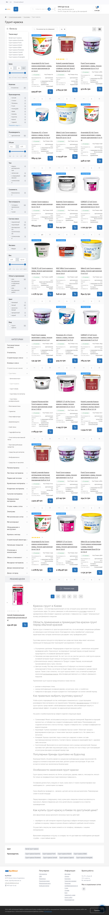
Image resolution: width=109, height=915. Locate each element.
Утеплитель (11, 352)
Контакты (67, 879)
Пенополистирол (44, 881)
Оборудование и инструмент (13, 528)
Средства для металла (16, 452)
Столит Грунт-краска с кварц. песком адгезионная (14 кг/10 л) (42, 204)
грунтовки (82, 611)
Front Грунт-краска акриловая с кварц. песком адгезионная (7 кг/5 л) (66, 475)
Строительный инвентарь (16, 540)
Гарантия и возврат (70, 881)
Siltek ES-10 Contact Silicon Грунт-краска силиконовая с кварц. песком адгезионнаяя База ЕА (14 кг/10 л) (91, 547)
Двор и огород (12, 573)
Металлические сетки (15, 517)
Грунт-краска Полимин (16, 50)
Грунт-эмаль (14, 389)
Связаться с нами (70, 895)
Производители (69, 900)
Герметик (12, 411)
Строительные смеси (15, 358)
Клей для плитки (44, 886)
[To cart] (25, 624)
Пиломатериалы (13, 468)
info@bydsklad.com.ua (12, 883)
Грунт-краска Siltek (15, 47)
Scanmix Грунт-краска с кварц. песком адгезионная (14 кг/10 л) (66, 204)
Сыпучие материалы (14, 494)
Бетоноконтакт (15, 378)
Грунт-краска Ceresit (15, 52)
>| (80, 596)
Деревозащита (14, 422)
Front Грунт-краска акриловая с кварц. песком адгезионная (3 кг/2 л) (91, 475)
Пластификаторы (14, 416)
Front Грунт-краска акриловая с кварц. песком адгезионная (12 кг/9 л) (91, 65)
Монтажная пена (14, 406)
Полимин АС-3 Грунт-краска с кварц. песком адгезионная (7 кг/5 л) (65, 337)
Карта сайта (68, 897)
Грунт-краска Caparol (16, 54)
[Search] (33, 9)
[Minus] (34, 98)
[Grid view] (100, 29)
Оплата (67, 876)
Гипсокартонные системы (13, 346)
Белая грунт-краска (15, 38)
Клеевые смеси (13, 363)
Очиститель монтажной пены (16, 438)
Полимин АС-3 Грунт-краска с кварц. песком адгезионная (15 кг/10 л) (41, 135)
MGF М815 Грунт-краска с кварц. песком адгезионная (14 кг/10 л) (66, 270)
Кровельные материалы (16, 483)
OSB (40, 876)
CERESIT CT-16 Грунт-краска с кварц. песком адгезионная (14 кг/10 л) (90, 204)
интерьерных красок (50, 674)
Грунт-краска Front (15, 42)
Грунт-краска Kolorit (15, 45)
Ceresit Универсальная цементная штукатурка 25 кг (17, 617)
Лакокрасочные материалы (13, 500)
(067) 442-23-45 (63, 7)
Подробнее (48, 911)
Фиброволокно (14, 457)
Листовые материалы (15, 473)
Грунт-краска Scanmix (16, 40)
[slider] (10, 73)
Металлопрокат (13, 522)
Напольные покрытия (15, 545)
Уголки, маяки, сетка (14, 506)
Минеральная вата (45, 883)
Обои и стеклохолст (14, 557)
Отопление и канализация (11, 551)
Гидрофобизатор (15, 432)
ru (7, 2)
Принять (97, 910)
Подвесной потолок (14, 478)
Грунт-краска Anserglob (17, 57)
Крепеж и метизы (13, 534)
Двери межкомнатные (15, 568)
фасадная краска (83, 703)
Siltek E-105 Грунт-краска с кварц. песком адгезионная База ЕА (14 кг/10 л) (66, 135)
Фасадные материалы (15, 563)
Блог (66, 893)
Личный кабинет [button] (19, 2)
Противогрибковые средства (15, 446)
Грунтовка (27, 17)
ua (10, 2)
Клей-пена (12, 427)
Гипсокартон (43, 874)
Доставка (67, 874)
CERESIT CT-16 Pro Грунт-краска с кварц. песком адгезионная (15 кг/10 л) (65, 404)
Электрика (11, 511)
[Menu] (16, 9)
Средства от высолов (16, 462)
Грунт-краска (14, 383)
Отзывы (67, 890)
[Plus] (49, 98)
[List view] (94, 29)
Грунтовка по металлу (17, 394)
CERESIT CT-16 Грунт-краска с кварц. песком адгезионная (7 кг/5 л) (90, 337)
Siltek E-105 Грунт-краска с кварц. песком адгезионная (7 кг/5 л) (91, 270)
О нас (66, 888)
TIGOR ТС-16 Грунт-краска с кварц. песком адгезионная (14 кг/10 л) (42, 270)
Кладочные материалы (15, 488)
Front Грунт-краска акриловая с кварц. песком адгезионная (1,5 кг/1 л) (42, 337)
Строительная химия (15, 17)
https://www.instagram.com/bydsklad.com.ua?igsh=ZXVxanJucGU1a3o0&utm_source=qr (84, 889)
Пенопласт (42, 879)
